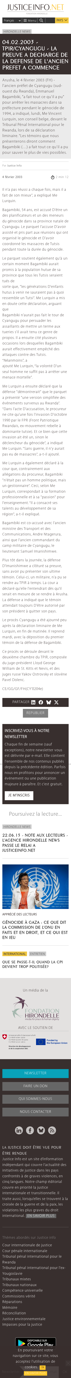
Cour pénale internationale (24, 1251)
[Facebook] (30, 1130)
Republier (35, 713)
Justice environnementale (24, 1319)
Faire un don (35, 1086)
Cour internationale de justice (27, 1245)
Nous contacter (35, 1112)
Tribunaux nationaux (19, 1285)
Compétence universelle (22, 1291)
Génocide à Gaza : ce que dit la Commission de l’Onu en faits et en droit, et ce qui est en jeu (35, 929)
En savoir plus (35, 1373)
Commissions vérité (18, 1296)
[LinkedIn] (19, 1130)
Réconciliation (14, 1313)
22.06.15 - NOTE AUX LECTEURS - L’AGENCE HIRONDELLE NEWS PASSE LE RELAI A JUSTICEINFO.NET (35, 842)
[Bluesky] (41, 1130)
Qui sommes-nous (35, 1099)
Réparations (12, 1302)
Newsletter (35, 1073)
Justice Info (14, 165)
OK (42, 1367)
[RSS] (52, 1130)
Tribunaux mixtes (16, 1279)
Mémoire (9, 1308)
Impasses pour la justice (22, 1325)
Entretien (37, 954)
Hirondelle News (17, 31)
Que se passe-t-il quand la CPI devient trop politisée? (32, 964)
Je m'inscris (19, 795)
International (15, 954)
